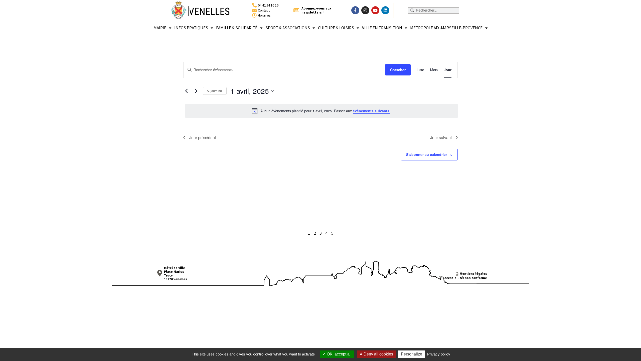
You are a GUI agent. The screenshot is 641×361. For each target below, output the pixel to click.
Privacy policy (438, 354)
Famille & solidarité (236, 28)
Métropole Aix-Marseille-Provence (446, 28)
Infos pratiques (191, 28)
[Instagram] (365, 10)
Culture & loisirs (336, 28)
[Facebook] (355, 10)
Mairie (159, 28)
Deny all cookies (378, 354)
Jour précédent (202, 137)
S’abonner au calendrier (426, 154)
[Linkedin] (385, 10)
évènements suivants (371, 110)
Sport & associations (287, 28)
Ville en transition (382, 28)
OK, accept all (339, 354)
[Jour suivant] (196, 91)
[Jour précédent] (186, 91)
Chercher (398, 69)
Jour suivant (441, 137)
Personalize (411, 354)
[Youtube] (375, 10)
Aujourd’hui (215, 90)
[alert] (321, 111)
